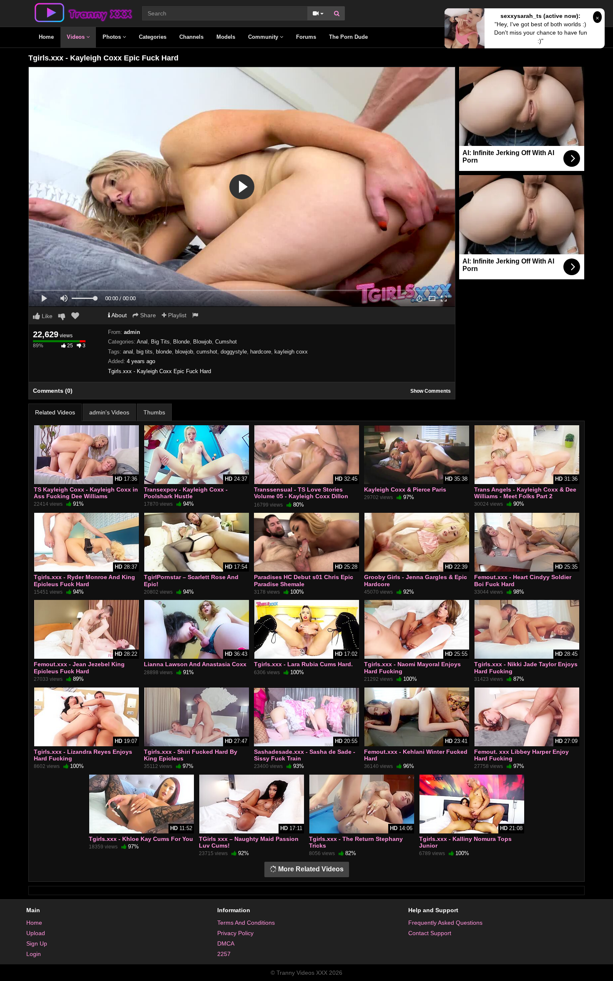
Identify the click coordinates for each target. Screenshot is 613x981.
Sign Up (36, 943)
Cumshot (226, 342)
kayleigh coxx (291, 352)
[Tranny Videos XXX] (83, 12)
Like (46, 316)
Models (225, 37)
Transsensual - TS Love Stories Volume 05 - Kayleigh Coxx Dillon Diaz (301, 496)
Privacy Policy (235, 933)
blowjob (184, 352)
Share (147, 315)
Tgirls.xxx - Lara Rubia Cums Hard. (303, 664)
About (118, 315)
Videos (76, 37)
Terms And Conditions (246, 922)
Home (46, 37)
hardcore (260, 352)
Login (33, 954)
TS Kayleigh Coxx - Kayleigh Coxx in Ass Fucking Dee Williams (86, 492)
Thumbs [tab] (154, 412)
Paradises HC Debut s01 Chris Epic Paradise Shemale (303, 580)
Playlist (176, 315)
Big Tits (160, 342)
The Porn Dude (348, 37)
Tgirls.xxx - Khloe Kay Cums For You (141, 838)
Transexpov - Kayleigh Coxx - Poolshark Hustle (186, 492)
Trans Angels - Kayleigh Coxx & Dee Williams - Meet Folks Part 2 (525, 492)
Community (264, 37)
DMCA (225, 943)
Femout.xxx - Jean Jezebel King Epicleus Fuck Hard (79, 667)
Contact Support (429, 933)
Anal (142, 342)
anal (128, 352)
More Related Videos (310, 869)
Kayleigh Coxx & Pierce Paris (405, 489)
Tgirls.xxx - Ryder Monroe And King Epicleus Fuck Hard (84, 580)
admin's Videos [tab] (109, 412)
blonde (164, 352)
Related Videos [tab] (55, 412)
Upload (35, 933)
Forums (306, 37)
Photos (113, 37)
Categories (152, 37)
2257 (224, 954)
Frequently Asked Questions (445, 922)
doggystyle (234, 352)
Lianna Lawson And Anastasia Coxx (195, 664)
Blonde (181, 342)
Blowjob (202, 342)
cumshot (206, 352)
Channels (191, 37)
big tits (144, 352)
